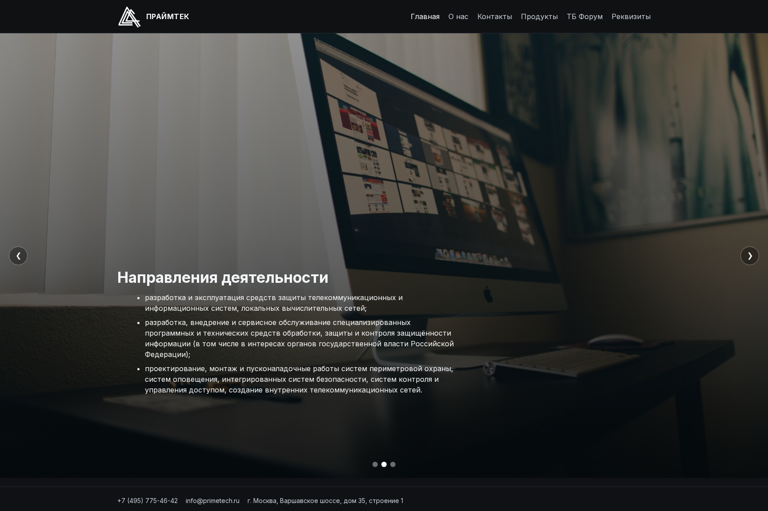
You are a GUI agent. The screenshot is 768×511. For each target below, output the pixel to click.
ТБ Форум (585, 16)
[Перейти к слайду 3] (393, 464)
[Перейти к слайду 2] (384, 464)
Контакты (494, 16)
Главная (425, 16)
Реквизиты (631, 16)
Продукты (539, 16)
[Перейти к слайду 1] (375, 464)
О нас (458, 16)
